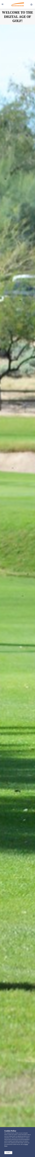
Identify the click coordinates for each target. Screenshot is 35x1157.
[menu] (2, 4)
